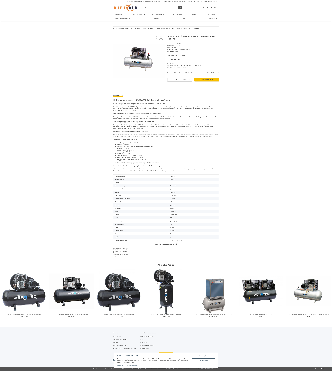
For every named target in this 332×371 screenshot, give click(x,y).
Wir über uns (117, 336)
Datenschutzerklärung (131, 365)
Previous (4, 294)
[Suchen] (180, 7)
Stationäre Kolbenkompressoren (183, 49)
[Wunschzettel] (207, 7)
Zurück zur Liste (119, 28)
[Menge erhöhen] (190, 79)
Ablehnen (204, 365)
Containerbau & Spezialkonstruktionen (124, 348)
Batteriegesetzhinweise (147, 345)
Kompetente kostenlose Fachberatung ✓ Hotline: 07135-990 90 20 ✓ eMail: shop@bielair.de (190, 1)
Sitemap (115, 342)
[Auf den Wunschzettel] (161, 38)
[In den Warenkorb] (114, 34)
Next (327, 294)
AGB (141, 339)
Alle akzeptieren (203, 356)
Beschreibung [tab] (118, 95)
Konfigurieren (204, 360)
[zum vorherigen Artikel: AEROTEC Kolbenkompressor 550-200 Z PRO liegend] (213, 28)
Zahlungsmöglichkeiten (120, 339)
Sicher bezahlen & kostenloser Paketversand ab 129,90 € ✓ (144, 1)
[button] (203, 7)
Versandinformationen (119, 345)
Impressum (120, 365)
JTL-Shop (323, 369)
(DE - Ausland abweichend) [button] (185, 72)
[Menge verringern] (169, 79)
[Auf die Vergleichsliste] (156, 38)
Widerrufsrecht (144, 348)
